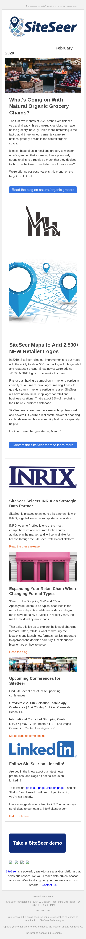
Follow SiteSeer (19, 816)
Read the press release (24, 546)
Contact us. (49, 885)
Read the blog (18, 652)
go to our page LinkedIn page (45, 787)
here (74, 6)
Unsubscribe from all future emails (43, 933)
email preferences (27, 926)
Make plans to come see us (27, 735)
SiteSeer (11, 871)
